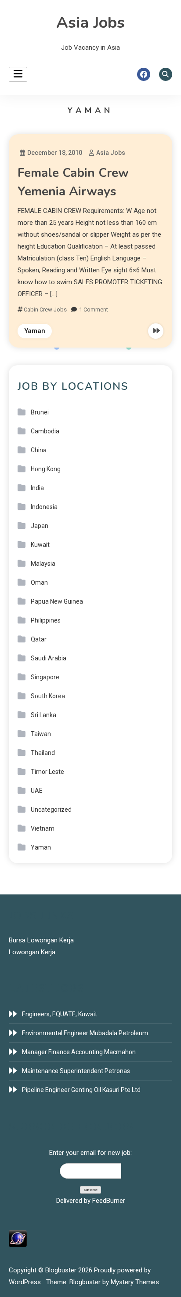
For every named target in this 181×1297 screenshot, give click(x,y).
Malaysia (43, 563)
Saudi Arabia (48, 658)
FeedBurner (108, 1201)
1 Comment (93, 309)
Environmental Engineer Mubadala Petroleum (85, 1033)
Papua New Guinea (57, 601)
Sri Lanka (43, 714)
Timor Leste (47, 771)
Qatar (39, 639)
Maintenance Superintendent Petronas (76, 1070)
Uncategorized (51, 809)
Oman (39, 582)
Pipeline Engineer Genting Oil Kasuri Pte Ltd (81, 1089)
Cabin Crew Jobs (45, 309)
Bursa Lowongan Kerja (41, 940)
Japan (39, 525)
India (37, 487)
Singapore (45, 677)
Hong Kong (46, 469)
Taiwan (41, 733)
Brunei (40, 412)
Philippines (46, 620)
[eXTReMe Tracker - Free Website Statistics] (18, 1238)
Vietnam (42, 828)
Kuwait (40, 544)
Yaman (34, 331)
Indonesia (44, 506)
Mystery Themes (135, 1282)
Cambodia (45, 431)
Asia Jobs (90, 22)
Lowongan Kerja (32, 952)
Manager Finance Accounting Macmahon (79, 1051)
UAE (37, 790)
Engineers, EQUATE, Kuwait (59, 1014)
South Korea (48, 696)
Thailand (43, 752)
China (39, 450)
